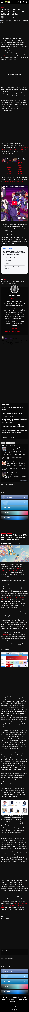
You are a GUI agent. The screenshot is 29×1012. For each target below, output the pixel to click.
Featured (3, 532)
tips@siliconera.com (17, 1010)
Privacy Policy (14, 1001)
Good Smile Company (14, 281)
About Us (5, 999)
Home (5, 997)
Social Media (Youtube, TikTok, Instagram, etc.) (13, 267)
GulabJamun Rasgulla (13, 448)
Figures (6, 281)
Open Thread (12, 997)
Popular (12, 442)
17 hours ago (11, 458)
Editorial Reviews (10, 257)
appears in (13, 181)
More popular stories (8, 437)
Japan (22, 281)
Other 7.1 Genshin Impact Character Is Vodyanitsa (13, 468)
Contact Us (13, 999)
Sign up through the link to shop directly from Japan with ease (14, 905)
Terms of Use (22, 999)
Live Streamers (9, 260)
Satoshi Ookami (12, 472)
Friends (7, 263)
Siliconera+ (22, 997)
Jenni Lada (9, 17)
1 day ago (10, 477)
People (3, 442)
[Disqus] (14, 355)
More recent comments (8, 484)
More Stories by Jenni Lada (15, 332)
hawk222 (9, 462)
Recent (7, 442)
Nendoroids (5, 283)
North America (12, 283)
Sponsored (9, 532)
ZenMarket (4, 634)
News (2, 7)
